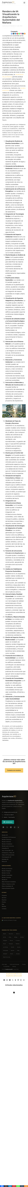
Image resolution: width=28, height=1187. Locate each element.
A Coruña (18, 940)
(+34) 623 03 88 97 (9, 814)
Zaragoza (5, 940)
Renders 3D (5, 835)
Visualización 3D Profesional (9, 837)
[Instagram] (21, 33)
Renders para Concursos (8, 846)
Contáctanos (9, 822)
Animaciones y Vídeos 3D (8, 852)
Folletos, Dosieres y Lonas (8, 884)
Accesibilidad (6, 966)
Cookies (24, 964)
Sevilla (4, 937)
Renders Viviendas (6, 877)
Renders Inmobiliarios (7, 844)
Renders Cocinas (6, 873)
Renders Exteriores (6, 839)
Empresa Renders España (8, 888)
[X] (13, 33)
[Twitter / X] (7, 827)
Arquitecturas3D (11, 974)
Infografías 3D (5, 848)
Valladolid (5, 953)
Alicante (22, 937)
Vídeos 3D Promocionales (8, 854)
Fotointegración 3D (6, 857)
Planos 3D (4, 861)
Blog (3, 904)
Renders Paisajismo (6, 870)
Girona (4, 943)
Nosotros (4, 899)
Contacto (4, 908)
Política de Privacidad (14, 964)
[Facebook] (11, 33)
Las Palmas (5, 947)
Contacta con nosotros (14, 770)
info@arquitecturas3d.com (10, 812)
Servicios (4, 897)
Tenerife (12, 947)
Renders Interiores (6, 841)
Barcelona (11, 933)
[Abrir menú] (24, 2)
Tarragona (11, 943)
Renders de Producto (7, 868)
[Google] (18, 827)
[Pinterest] (17, 33)
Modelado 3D (5, 859)
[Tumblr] (23, 33)
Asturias (18, 947)
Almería (11, 953)
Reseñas (4, 906)
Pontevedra (5, 950)
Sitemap (14, 966)
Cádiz (18, 950)
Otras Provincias (6, 957)
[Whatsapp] (19, 33)
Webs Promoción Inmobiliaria (9, 881)
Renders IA (4, 879)
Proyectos (4, 895)
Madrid (4, 933)
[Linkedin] (15, 33)
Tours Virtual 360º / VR (7, 850)
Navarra (12, 950)
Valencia (18, 933)
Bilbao (10, 937)
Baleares (18, 943)
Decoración (18, 976)
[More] (25, 33)
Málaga (15, 937)
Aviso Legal (4, 964)
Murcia (11, 940)
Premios (4, 902)
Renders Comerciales (7, 875)
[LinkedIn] (10, 827)
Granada (18, 953)
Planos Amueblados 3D (7, 886)
